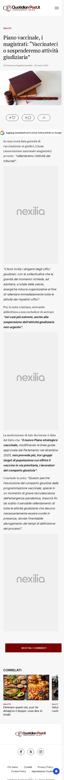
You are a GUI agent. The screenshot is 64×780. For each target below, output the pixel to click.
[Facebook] (21, 752)
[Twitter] (31, 752)
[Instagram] (40, 752)
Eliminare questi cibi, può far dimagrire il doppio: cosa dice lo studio (22, 711)
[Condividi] (44, 117)
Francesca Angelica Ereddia (19, 65)
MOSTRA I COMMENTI (34, 648)
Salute (7, 28)
